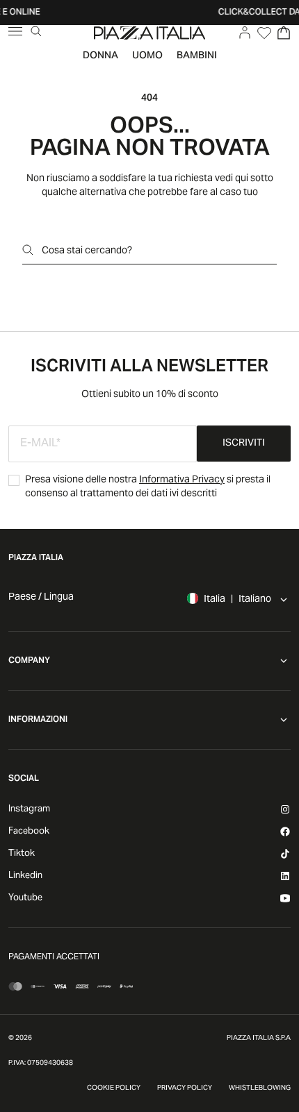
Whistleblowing (260, 1088)
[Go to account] (245, 33)
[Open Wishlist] (264, 33)
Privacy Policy (184, 1088)
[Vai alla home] (149, 33)
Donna (100, 56)
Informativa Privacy (182, 480)
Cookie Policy (113, 1088)
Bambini (197, 56)
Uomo (147, 56)
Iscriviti (244, 443)
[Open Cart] (284, 33)
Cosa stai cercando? (87, 251)
